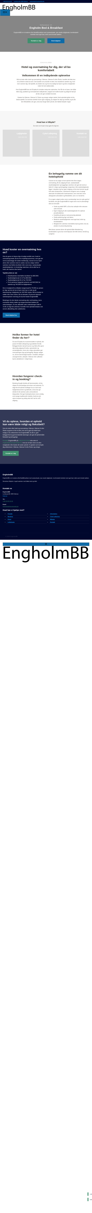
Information (53, 513)
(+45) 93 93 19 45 (7, 1)
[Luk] (46, 544)
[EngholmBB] (19, 12)
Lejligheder (11, 522)
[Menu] (5, 12)
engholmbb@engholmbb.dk (37, 1)
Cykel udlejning (55, 516)
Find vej (5, 496)
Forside (10, 513)
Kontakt (5, 440)
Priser (9, 519)
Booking (10, 516)
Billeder (52, 519)
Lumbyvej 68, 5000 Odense (21, 1)
